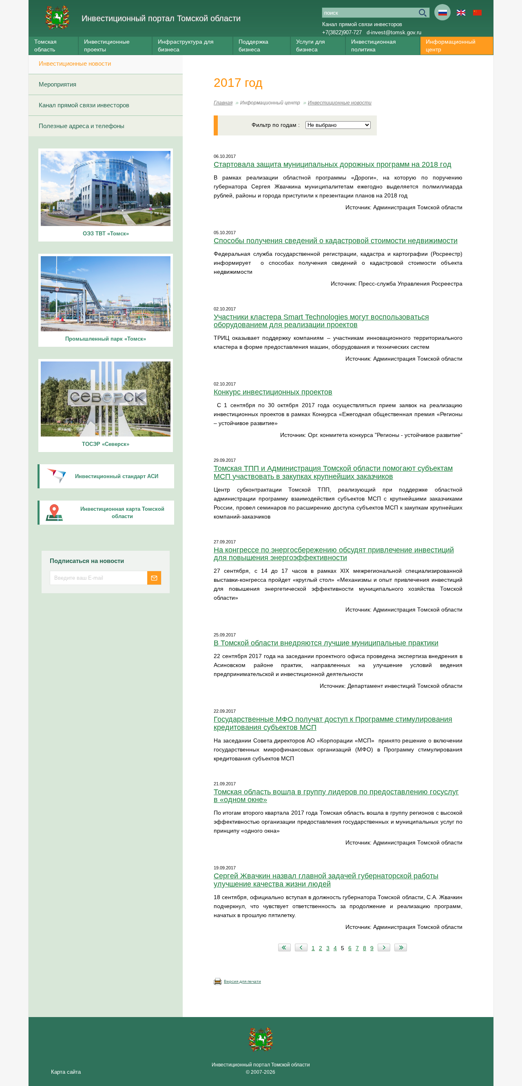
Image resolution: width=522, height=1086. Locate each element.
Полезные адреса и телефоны (81, 125)
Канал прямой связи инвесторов (362, 24)
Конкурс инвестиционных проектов (273, 392)
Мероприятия (57, 84)
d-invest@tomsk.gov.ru (394, 32)
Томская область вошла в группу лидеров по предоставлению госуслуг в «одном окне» (336, 796)
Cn (477, 12)
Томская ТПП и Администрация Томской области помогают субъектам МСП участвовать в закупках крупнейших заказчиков (333, 472)
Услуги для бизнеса (310, 45)
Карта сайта (66, 1072)
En (461, 12)
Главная (223, 103)
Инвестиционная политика (373, 45)
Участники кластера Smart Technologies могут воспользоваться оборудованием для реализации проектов (321, 321)
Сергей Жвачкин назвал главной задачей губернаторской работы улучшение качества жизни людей (326, 880)
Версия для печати (242, 981)
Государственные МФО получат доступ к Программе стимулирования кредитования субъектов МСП (333, 723)
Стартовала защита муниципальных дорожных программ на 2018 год (332, 164)
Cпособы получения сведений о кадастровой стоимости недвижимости (336, 241)
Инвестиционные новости (75, 63)
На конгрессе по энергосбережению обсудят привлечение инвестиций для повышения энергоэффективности (334, 554)
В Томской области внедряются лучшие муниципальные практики (326, 643)
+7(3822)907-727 (342, 32)
